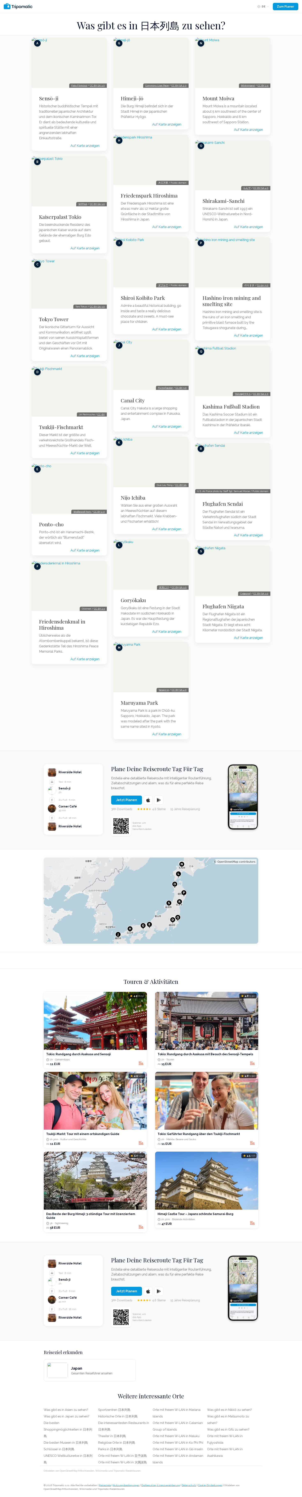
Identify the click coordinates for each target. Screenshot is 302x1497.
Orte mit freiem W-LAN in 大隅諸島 (122, 1462)
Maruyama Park (139, 703)
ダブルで (163, 285)
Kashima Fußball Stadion (231, 406)
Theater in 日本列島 (112, 1436)
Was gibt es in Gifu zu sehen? (228, 1429)
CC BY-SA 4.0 (179, 690)
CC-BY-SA (181, 485)
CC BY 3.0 (181, 387)
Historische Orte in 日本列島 (118, 1416)
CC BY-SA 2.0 (179, 85)
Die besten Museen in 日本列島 (66, 1442)
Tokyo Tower (54, 319)
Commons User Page (157, 85)
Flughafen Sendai (223, 504)
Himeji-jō (132, 98)
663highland (248, 85)
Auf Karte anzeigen (84, 146)
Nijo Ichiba (133, 497)
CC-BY (101, 414)
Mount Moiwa (218, 98)
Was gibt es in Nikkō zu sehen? (229, 1410)
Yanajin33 (164, 690)
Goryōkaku (133, 600)
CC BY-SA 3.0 (97, 85)
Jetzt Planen (126, 800)
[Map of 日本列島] (151, 901)
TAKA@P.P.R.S (242, 394)
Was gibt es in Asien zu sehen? (66, 1410)
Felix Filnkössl (79, 85)
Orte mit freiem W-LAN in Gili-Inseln (178, 1449)
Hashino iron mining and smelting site (232, 301)
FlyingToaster (165, 387)
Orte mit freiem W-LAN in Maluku (176, 1436)
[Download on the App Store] (148, 800)
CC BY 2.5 (99, 608)
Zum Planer (285, 6)
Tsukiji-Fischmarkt (61, 427)
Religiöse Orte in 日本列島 (116, 1442)
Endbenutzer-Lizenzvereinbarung (160, 1485)
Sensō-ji (48, 98)
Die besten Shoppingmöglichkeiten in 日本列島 (68, 1429)
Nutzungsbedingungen (126, 1485)
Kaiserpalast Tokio (60, 217)
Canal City (133, 400)
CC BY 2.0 (99, 511)
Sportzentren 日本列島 (114, 1410)
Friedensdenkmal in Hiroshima (62, 624)
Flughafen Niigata (223, 606)
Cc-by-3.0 (262, 285)
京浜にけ (164, 587)
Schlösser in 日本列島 (59, 1449)
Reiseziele (105, 1485)
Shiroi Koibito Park (143, 298)
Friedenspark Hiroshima (149, 195)
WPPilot (82, 204)
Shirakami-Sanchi (223, 201)
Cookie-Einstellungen (210, 1485)
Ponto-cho (51, 524)
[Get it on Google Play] (158, 800)
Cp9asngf (245, 593)
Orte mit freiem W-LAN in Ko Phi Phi (178, 1442)
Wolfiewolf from (82, 511)
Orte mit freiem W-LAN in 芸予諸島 (122, 1456)
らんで (247, 188)
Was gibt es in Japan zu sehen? (66, 1416)
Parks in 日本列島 (110, 1449)
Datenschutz (189, 1485)
